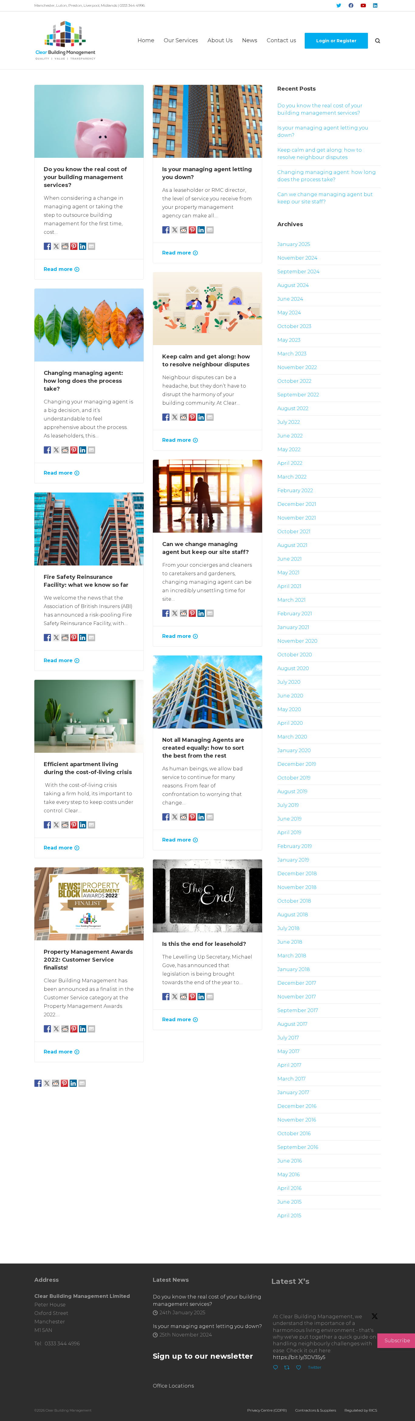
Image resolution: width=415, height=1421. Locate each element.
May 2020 (289, 709)
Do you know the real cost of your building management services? (85, 177)
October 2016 (293, 1133)
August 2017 (292, 1024)
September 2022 (298, 395)
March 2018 (291, 956)
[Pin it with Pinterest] (73, 246)
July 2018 (288, 928)
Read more (58, 269)
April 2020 (290, 723)
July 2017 (288, 1038)
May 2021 (288, 573)
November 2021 (296, 518)
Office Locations (173, 1386)
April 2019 (289, 832)
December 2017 (296, 983)
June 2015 (289, 1202)
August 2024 (293, 285)
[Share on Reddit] (65, 246)
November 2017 (296, 997)
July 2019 (288, 805)
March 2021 (291, 600)
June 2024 (290, 299)
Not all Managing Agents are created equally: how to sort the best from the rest (203, 748)
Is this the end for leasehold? (204, 944)
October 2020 (294, 655)
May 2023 (288, 340)
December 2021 (296, 504)
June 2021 (289, 559)
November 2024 (297, 258)
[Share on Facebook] (47, 246)
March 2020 (292, 737)
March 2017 (291, 1079)
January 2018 (293, 969)
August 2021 (292, 545)
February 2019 (294, 846)
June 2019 (289, 819)
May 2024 (289, 313)
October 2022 (294, 381)
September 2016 (297, 1147)
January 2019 (293, 860)
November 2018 (297, 887)
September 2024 (298, 272)
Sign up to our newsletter (203, 1356)
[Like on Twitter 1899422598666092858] (300, 1368)
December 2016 (296, 1106)
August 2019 (292, 791)
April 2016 (289, 1188)
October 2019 (293, 778)
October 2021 (293, 531)
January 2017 (293, 1092)
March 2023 (292, 354)
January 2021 (293, 627)
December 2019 (296, 764)
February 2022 (295, 490)
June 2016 (289, 1161)
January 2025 (293, 244)
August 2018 (292, 915)
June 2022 (290, 436)
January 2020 (294, 750)
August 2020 (293, 668)
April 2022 (289, 463)
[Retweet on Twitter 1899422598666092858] (289, 1368)
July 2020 (288, 682)
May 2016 (288, 1174)
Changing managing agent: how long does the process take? (83, 381)
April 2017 (289, 1065)
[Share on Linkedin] (82, 246)
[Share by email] (91, 246)
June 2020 (290, 696)
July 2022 (288, 422)
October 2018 (294, 901)
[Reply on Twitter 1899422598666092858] (277, 1368)
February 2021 (294, 614)
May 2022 (288, 449)
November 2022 (297, 367)
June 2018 (289, 942)
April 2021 (289, 586)
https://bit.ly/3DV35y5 (299, 1357)
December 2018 (297, 873)
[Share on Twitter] (56, 246)
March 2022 (292, 477)
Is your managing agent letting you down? (322, 131)
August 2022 (292, 408)
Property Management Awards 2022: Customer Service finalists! (88, 960)
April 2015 (289, 1216)
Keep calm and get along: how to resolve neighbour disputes (319, 153)
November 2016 (296, 1120)
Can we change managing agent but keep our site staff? (325, 198)
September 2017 (297, 1010)
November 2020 (297, 641)
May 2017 (288, 1051)
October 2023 (294, 326)
